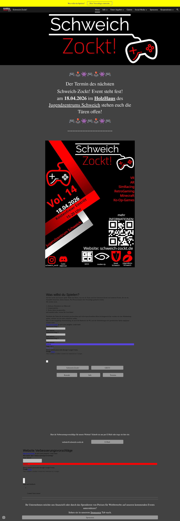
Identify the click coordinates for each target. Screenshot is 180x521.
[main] (90, 103)
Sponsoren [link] (154, 9)
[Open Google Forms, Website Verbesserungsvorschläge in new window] (154, 450)
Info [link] (104, 9)
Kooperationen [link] (166, 9)
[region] (90, 3)
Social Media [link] (140, 9)
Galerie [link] (129, 9)
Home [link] (97, 9)
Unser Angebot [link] (116, 9)
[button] (177, 9)
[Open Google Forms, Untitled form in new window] (131, 294)
